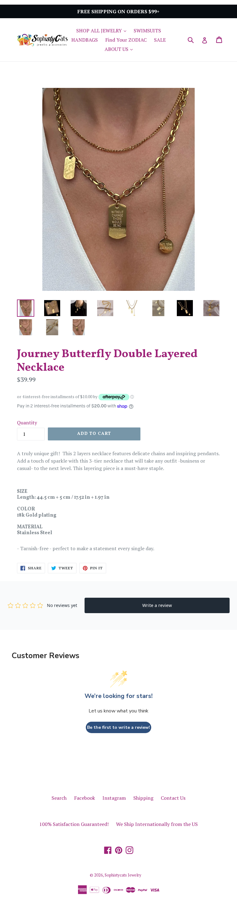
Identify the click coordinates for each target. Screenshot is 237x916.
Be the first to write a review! (118, 727)
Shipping (143, 797)
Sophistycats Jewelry (123, 875)
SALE (160, 39)
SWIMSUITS (147, 30)
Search (59, 797)
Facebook (84, 797)
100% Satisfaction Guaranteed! (74, 824)
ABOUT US (120, 48)
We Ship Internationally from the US (157, 824)
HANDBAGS (84, 39)
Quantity (27, 422)
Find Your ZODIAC (126, 39)
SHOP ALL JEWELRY (102, 30)
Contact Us (173, 797)
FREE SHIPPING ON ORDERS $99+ (118, 11)
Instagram (114, 797)
